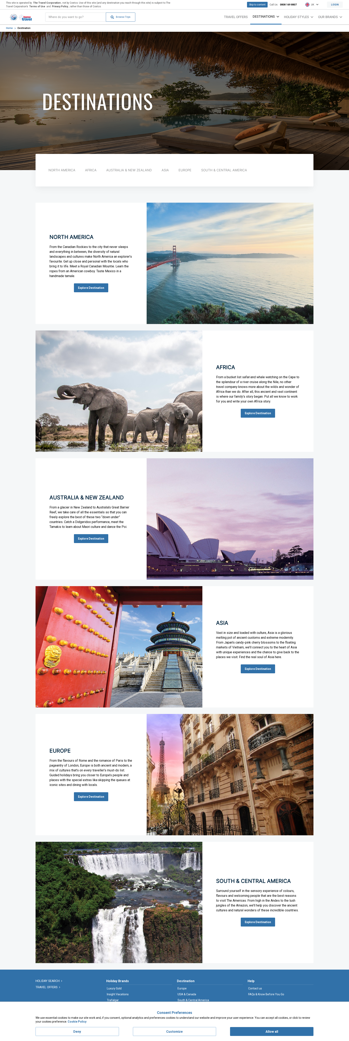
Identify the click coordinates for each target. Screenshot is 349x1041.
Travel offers (47, 987)
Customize (174, 1032)
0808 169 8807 (288, 4)
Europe (182, 988)
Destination (185, 981)
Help (251, 981)
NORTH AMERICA (61, 170)
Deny (77, 1032)
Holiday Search (48, 981)
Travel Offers (236, 17)
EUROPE (185, 170)
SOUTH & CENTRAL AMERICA (224, 170)
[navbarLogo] (21, 17)
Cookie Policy (77, 1021)
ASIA (165, 170)
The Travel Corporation (47, 2)
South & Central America (193, 1000)
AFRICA (91, 170)
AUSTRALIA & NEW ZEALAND (129, 170)
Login (335, 4)
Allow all (272, 1032)
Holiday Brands (117, 981)
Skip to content (257, 4)
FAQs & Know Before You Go (266, 994)
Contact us (255, 988)
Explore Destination (91, 287)
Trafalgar (113, 1000)
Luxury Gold (114, 988)
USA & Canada (187, 994)
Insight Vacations (118, 994)
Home (9, 28)
